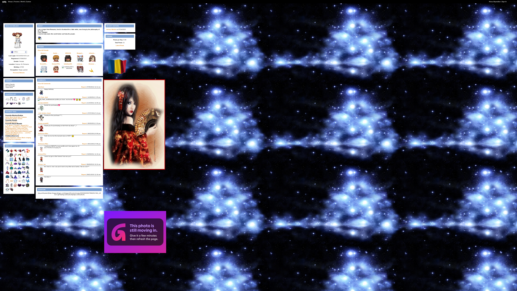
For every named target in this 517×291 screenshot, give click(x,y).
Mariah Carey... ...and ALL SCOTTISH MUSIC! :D (18, 133)
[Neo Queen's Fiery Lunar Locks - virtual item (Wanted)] (7, 182)
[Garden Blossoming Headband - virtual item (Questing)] (20, 156)
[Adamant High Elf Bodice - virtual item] (11, 100)
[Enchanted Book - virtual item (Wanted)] (20, 165)
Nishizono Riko (43, 133)
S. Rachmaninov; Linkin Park (15, 128)
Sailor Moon (9, 117)
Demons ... (92, 64)
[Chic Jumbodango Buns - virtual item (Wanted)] (24, 187)
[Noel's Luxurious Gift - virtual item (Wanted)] (15, 178)
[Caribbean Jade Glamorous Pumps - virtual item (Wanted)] (7, 152)
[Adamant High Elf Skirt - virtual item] (15, 100)
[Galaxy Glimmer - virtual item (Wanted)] (15, 165)
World (23, 1)
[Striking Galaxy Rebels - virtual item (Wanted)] (11, 174)
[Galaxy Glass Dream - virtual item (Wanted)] (7, 165)
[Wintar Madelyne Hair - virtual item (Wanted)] (24, 161)
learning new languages (13, 139)
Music (24, 137)
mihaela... (92, 53)
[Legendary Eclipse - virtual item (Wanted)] (11, 182)
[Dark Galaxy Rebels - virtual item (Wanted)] (15, 161)
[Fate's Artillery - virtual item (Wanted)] (7, 156)
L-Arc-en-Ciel (22, 130)
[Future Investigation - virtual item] (7, 105)
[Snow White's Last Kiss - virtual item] (20, 100)
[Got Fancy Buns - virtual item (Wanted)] (20, 187)
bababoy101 (68, 64)
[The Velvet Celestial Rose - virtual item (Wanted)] (24, 169)
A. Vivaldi (16, 125)
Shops (10, 1)
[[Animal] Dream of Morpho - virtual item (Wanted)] (28, 182)
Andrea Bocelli (23, 131)
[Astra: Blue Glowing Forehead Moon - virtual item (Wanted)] (15, 182)
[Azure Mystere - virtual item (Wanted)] (28, 169)
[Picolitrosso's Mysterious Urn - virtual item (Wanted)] (7, 178)
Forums (16, 1)
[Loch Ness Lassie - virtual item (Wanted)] (24, 152)
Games (28, 1)
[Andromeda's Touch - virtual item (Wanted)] (15, 169)
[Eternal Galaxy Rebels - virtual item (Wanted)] (11, 165)
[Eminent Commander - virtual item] (28, 100)
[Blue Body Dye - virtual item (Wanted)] (11, 161)
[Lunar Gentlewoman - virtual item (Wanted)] (7, 174)
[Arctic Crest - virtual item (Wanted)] (28, 165)
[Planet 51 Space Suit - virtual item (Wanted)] (11, 187)
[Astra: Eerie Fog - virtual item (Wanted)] (24, 182)
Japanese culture (15, 137)
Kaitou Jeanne (17, 118)
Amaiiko (41, 174)
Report (83, 87)
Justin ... (56, 53)
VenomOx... (44, 64)
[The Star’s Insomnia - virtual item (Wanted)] (15, 187)
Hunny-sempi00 (43, 123)
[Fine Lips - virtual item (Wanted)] (28, 156)
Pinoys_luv (42, 164)
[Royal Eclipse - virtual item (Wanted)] (20, 182)
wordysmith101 (43, 103)
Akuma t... (44, 53)
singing (28, 137)
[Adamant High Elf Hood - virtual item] (20, 105)
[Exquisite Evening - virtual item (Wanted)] (24, 178)
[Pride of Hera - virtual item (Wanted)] (24, 165)
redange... (80, 64)
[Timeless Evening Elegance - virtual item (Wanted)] (20, 178)
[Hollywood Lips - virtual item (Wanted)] (7, 161)
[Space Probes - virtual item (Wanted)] (7, 187)
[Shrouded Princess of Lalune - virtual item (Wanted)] (24, 174)
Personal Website (19, 72)
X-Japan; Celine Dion (17, 130)
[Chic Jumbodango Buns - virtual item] (11, 105)
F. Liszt (29, 127)
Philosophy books (11, 122)
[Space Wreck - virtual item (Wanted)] (28, 187)
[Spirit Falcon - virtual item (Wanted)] (11, 156)
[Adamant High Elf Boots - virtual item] (7, 100)
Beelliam (41, 87)
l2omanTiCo (56, 64)
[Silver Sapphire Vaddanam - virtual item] (24, 105)
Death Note (17, 117)
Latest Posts (120, 45)
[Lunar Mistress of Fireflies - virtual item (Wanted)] (28, 174)
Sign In (504, 1)
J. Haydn (22, 125)
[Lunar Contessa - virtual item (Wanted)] (15, 174)
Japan (7, 137)
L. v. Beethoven (15, 127)
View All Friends (43, 50)
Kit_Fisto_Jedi (43, 97)
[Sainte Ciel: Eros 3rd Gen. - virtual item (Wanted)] (11, 152)
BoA (12, 133)
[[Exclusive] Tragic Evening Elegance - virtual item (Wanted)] (11, 178)
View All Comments (44, 83)
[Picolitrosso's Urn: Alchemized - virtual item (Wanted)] (7, 169)
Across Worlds (111, 29)
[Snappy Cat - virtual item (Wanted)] (11, 191)
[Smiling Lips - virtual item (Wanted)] (24, 156)
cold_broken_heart (44, 113)
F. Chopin (24, 127)
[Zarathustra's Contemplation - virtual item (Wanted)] (20, 169)
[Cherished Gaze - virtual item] (15, 105)
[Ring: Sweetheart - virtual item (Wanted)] (28, 152)
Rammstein (14, 130)
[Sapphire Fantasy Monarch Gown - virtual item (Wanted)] (20, 174)
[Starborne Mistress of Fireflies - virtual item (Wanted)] (28, 178)
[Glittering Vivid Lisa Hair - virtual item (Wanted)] (20, 161)
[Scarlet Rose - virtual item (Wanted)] (15, 152)
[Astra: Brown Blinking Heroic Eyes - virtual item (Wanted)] (7, 191)
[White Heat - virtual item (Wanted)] (15, 156)
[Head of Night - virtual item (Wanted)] (28, 161)
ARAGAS (68, 53)
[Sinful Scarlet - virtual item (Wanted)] (20, 152)
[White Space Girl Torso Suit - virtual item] (24, 100)
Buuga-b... (80, 53)
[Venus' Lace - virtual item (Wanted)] (11, 169)
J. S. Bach (8, 125)
